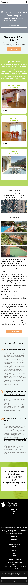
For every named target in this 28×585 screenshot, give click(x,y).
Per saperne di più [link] (15, 574)
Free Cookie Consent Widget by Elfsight (14, 584)
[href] (14, 206)
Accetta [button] (14, 578)
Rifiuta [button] (14, 581)
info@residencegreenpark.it (15, 562)
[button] (26, 2)
